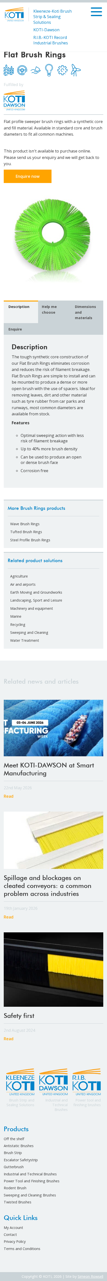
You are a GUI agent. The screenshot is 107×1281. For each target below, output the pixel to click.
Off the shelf (14, 1138)
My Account (13, 1227)
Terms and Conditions (22, 1248)
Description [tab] (18, 306)
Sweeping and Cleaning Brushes (30, 1195)
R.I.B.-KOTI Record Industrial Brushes (50, 40)
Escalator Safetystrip (21, 1160)
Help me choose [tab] (49, 309)
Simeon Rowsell (90, 1276)
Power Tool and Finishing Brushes (31, 1181)
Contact (10, 1234)
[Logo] (14, 14)
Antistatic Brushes (19, 1145)
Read (8, 796)
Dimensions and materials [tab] (85, 312)
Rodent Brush (15, 1188)
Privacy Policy (15, 1241)
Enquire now (28, 176)
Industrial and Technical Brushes (30, 1174)
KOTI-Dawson (46, 29)
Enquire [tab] (15, 329)
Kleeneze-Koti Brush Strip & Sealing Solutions (52, 16)
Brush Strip (13, 1152)
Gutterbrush (14, 1166)
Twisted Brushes (17, 1202)
